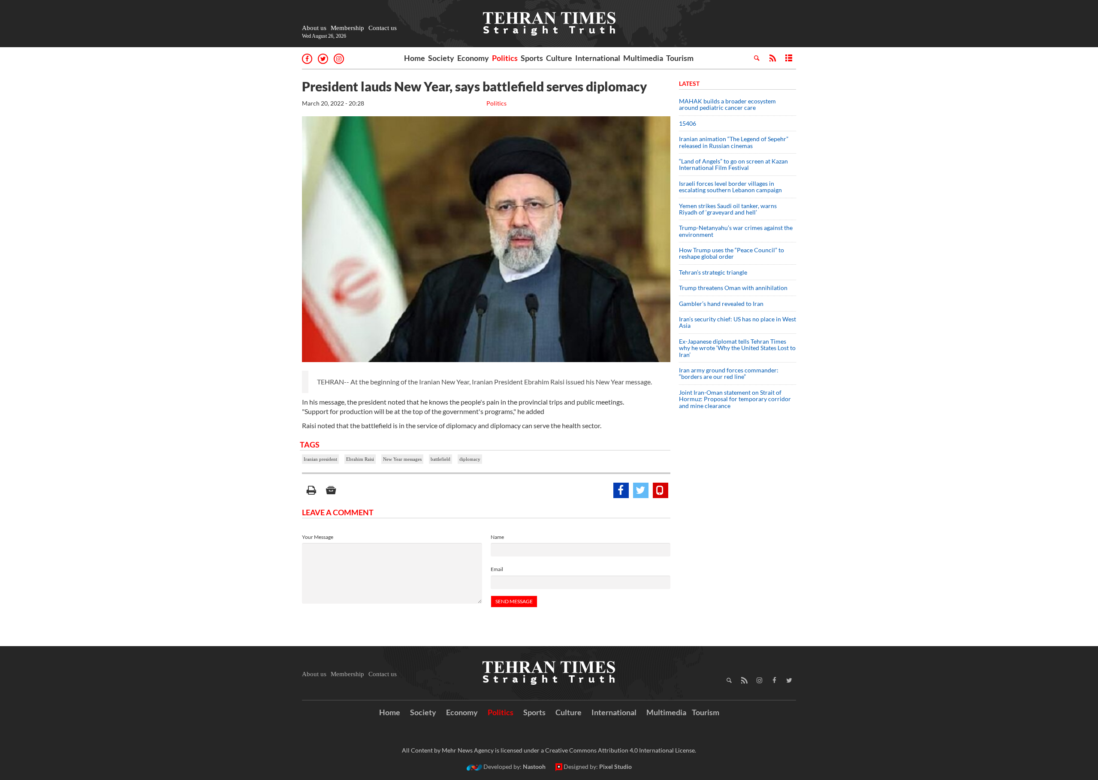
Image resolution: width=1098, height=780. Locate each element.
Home (414, 58)
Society (441, 58)
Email (497, 569)
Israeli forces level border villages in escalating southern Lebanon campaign (730, 186)
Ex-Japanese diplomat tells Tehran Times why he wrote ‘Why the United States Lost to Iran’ (737, 348)
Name (497, 537)
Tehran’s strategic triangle (713, 272)
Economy (473, 58)
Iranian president (320, 459)
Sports (532, 58)
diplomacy (469, 459)
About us (314, 27)
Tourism (680, 58)
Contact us (382, 27)
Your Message (317, 537)
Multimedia (643, 58)
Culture (559, 58)
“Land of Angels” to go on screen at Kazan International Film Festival (733, 164)
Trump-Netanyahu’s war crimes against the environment (736, 231)
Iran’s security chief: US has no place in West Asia (737, 322)
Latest (689, 83)
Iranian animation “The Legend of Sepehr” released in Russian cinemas (733, 142)
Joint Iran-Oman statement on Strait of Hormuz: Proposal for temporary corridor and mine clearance (735, 399)
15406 (687, 123)
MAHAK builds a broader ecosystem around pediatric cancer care (727, 104)
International (597, 58)
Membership (347, 27)
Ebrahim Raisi (360, 459)
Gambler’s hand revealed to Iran (721, 303)
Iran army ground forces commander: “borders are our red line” (728, 373)
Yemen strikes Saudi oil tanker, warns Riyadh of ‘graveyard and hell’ (728, 209)
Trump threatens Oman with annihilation (733, 287)
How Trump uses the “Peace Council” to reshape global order (731, 253)
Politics (505, 58)
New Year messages (402, 459)
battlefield (440, 459)
